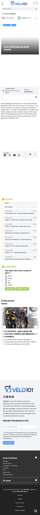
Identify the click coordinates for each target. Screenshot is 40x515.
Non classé (8, 207)
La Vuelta (5, 468)
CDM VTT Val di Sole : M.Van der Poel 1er (18, 226)
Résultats (22, 289)
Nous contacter (20, 502)
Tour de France (7, 463)
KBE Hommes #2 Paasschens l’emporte (18, 259)
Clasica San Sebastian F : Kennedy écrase (18, 239)
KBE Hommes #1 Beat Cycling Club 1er (17, 233)
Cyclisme (5, 461)
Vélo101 (6, 401)
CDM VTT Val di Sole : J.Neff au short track (18, 220)
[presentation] (4, 327)
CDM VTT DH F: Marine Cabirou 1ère (16, 246)
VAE (9, 283)
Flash (14, 25)
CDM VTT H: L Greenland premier (15, 252)
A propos (20, 495)
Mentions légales (20, 510)
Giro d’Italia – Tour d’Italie (10, 465)
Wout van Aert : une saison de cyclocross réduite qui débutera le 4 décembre (19, 334)
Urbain (10, 285)
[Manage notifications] (35, 510)
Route (10, 276)
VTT (9, 280)
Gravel (10, 278)
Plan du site (20, 506)
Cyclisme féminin (8, 474)
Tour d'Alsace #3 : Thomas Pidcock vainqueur (19, 213)
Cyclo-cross (6, 472)
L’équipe (20, 499)
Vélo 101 (8, 25)
